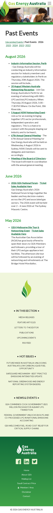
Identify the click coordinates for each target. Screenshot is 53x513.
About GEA (26, 475)
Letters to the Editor (26, 327)
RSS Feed (26, 343)
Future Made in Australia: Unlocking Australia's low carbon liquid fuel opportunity (27, 366)
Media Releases (26, 317)
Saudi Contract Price (26, 483)
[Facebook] (18, 461)
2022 (28, 45)
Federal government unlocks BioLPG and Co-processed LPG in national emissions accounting (26, 418)
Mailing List (27, 479)
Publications (26, 332)
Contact (26, 496)
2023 (21, 45)
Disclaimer (26, 492)
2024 (15, 45)
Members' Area (27, 487)
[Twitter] (34, 461)
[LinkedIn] (26, 461)
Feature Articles (27, 322)
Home (26, 470)
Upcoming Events (14, 42)
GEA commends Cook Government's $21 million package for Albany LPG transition (26, 407)
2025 (8, 45)
